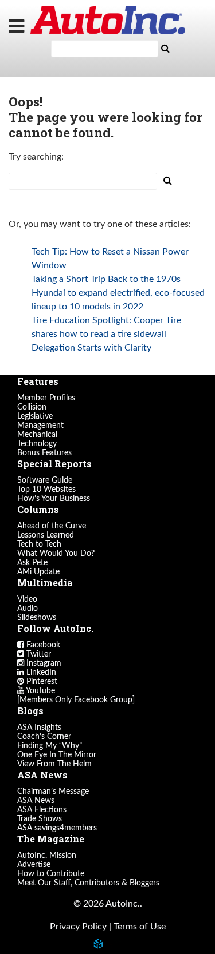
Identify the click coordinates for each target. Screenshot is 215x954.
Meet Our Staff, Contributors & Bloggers (88, 883)
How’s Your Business (53, 499)
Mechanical (37, 435)
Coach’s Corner (44, 737)
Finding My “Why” (49, 746)
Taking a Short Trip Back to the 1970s (106, 279)
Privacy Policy (78, 926)
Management (40, 426)
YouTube (39, 691)
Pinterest (40, 682)
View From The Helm (54, 764)
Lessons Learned (45, 535)
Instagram (42, 663)
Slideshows (36, 618)
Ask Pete (32, 563)
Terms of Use (140, 926)
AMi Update (38, 572)
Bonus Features (44, 453)
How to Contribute (50, 874)
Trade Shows (39, 819)
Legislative (35, 416)
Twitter (37, 654)
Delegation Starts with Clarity (91, 347)
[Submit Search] (166, 48)
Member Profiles (46, 398)
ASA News (35, 801)
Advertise (33, 865)
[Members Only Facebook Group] (76, 700)
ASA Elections (42, 810)
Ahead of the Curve (51, 526)
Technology (37, 444)
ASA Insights (39, 728)
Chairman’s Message (53, 792)
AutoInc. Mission (46, 856)
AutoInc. (108, 20)
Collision (31, 407)
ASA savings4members (57, 828)
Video (27, 599)
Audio (27, 609)
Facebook (42, 645)
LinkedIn (40, 673)
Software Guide (44, 480)
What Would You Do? (56, 554)
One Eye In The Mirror (56, 755)
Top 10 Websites (46, 490)
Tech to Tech (39, 544)
